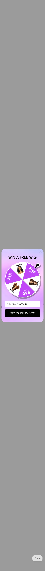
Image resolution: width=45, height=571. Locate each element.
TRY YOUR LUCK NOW (22, 313)
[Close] (41, 252)
